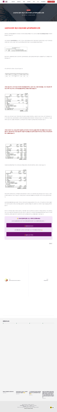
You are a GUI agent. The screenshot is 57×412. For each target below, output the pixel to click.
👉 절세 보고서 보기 (29, 225)
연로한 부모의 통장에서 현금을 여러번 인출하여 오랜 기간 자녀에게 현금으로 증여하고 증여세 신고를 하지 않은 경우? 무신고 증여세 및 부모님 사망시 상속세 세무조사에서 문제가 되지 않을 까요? (48, 394)
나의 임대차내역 (43, 1)
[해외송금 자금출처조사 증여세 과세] (9, 356)
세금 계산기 (28, 1)
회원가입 (53, 1)
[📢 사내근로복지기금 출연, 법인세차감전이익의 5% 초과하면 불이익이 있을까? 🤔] (35, 356)
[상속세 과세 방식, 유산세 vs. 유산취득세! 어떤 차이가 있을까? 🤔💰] (22, 356)
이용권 (24, 1)
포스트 (34, 1)
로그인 (49, 1)
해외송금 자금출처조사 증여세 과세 (8, 391)
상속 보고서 (13, 1)
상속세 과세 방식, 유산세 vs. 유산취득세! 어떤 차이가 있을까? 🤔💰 (21, 392)
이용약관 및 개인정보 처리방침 (28, 408)
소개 (37, 1)
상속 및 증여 (28, 10)
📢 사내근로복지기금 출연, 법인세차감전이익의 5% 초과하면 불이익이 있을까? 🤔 (35, 392)
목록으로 (50, 243)
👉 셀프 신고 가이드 (29, 234)
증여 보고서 (18, 1)
